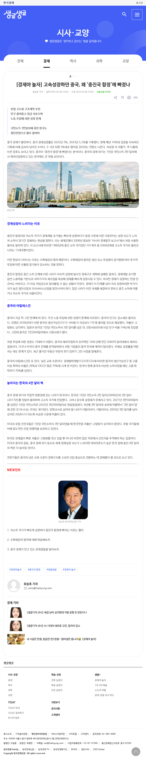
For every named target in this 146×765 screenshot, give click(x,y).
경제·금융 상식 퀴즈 (104, 695)
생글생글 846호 (104, 92)
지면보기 (55, 702)
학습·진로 (56, 674)
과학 (99, 61)
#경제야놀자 (15, 569)
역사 (73, 61)
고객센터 (85, 734)
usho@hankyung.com (40, 588)
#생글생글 (52, 569)
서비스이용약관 (58, 734)
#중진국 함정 (34, 569)
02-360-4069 (109, 734)
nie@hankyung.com (54, 743)
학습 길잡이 (56, 685)
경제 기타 (13, 603)
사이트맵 (73, 734)
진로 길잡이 (56, 690)
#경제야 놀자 (69, 569)
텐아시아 (85, 749)
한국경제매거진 (60, 749)
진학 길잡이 (56, 680)
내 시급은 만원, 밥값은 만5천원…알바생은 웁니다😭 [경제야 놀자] (62, 639)
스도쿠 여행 (100, 690)
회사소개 (7, 734)
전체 (20, 61)
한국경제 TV (43, 749)
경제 (46, 61)
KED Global (99, 749)
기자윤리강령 (21, 734)
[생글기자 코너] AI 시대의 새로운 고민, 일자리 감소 (53, 625)
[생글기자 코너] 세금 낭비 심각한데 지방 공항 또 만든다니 (57, 612)
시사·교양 (73, 33)
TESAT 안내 (14, 708)
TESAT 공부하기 (16, 713)
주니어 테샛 (13, 718)
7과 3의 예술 (101, 685)
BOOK (74, 749)
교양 (125, 61)
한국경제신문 (28, 749)
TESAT (11, 702)
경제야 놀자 (100, 680)
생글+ (97, 674)
